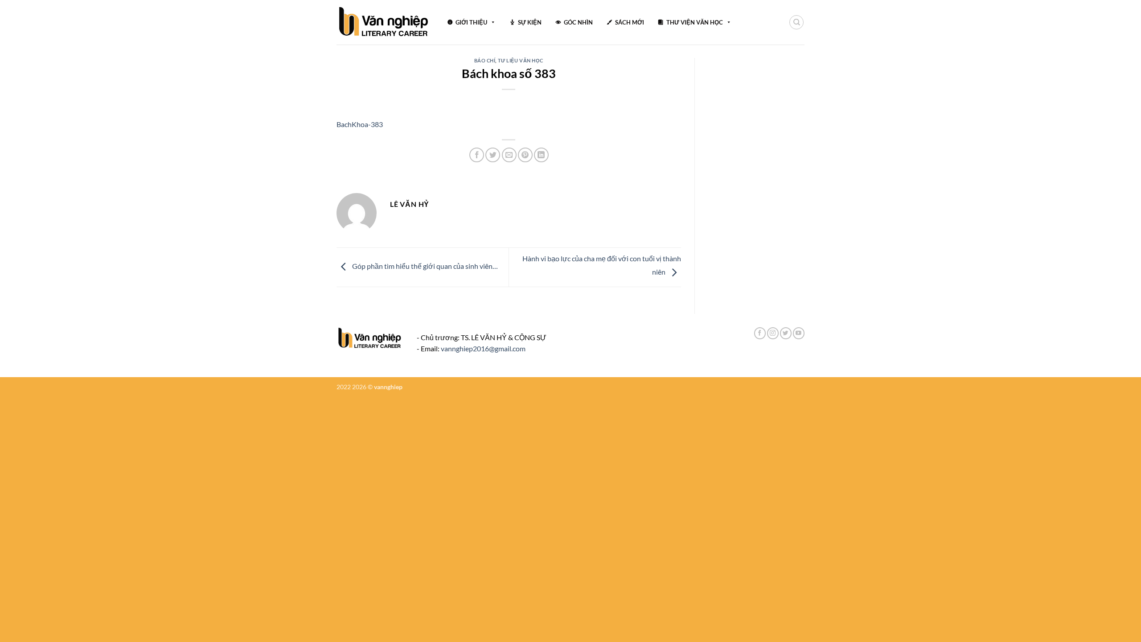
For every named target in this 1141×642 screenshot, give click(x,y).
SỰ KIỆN (530, 22)
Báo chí (485, 60)
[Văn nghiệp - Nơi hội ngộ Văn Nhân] (384, 22)
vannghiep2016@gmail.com (483, 348)
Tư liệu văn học (520, 60)
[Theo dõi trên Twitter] (786, 333)
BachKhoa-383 (360, 124)
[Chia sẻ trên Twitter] (492, 155)
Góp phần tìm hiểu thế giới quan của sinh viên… (424, 266)
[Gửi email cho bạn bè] (509, 155)
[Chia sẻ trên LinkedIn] (541, 155)
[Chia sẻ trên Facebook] (476, 155)
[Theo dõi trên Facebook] (760, 333)
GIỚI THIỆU (471, 22)
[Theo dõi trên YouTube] (798, 333)
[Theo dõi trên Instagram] (773, 333)
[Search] (796, 22)
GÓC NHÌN (578, 22)
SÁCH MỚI (629, 22)
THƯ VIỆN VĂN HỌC (694, 22)
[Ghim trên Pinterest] (525, 155)
